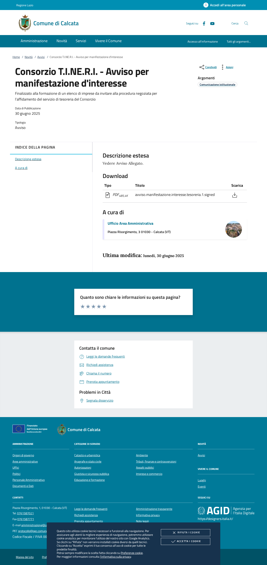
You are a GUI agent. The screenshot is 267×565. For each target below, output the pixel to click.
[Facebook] (202, 23)
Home (16, 57)
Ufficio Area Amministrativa (130, 223)
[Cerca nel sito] (246, 23)
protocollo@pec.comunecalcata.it (38, 531)
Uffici (16, 467)
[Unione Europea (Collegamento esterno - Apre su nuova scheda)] (31, 429)
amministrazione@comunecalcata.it (43, 525)
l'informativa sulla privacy (115, 556)
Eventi (202, 486)
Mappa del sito (25, 557)
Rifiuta (189, 532)
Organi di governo (23, 455)
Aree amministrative (25, 461)
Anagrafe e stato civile (87, 461)
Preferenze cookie (132, 553)
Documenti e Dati (23, 486)
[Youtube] (211, 23)
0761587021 (25, 513)
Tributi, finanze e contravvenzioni (156, 461)
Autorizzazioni (82, 467)
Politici (16, 474)
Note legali (142, 521)
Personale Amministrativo (29, 480)
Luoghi (202, 480)
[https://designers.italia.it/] (226, 510)
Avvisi (41, 57)
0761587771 (25, 519)
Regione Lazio (24, 5)
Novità (29, 57)
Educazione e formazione (89, 480)
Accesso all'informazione (203, 41)
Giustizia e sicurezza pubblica (91, 474)
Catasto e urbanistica (87, 455)
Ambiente (142, 455)
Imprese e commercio (149, 474)
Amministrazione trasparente (154, 509)
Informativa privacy (148, 515)
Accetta (189, 541)
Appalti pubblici (145, 467)
